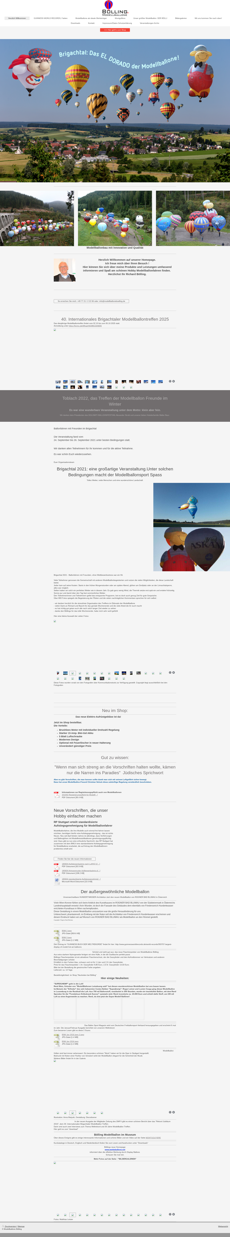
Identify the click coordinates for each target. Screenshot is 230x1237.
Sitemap (21, 1226)
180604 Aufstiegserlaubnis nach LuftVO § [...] (81, 864)
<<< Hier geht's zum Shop (115, 30)
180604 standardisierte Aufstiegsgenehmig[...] (81, 879)
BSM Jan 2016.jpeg (70, 1041)
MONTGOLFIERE (153, 1138)
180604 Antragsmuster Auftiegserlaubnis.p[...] (81, 871)
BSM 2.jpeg (67, 931)
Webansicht (223, 1226)
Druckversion (10, 1226)
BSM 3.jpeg (67, 937)
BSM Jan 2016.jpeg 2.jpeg (73, 1035)
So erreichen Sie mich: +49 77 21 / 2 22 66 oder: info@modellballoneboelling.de (91, 301)
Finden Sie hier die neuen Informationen (75, 859)
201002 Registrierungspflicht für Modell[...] (80, 795)
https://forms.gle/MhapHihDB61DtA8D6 (85, 326)
